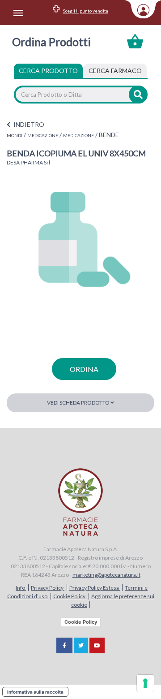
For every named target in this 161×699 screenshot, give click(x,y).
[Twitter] (81, 645)
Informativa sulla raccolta (35, 692)
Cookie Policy (69, 596)
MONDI (14, 135)
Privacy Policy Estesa (94, 587)
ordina (84, 369)
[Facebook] (64, 645)
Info (21, 587)
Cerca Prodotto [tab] (48, 70)
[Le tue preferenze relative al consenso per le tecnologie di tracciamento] (145, 683)
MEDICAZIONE (42, 135)
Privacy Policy (47, 587)
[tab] (115, 71)
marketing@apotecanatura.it (106, 574)
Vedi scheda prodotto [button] (78, 402)
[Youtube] (97, 645)
